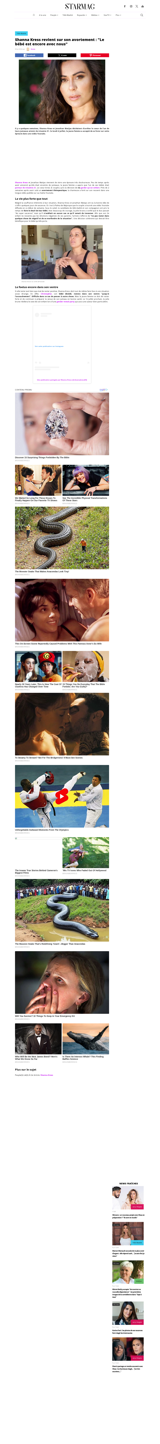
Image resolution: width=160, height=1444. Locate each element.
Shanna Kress (21, 182)
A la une (42, 15)
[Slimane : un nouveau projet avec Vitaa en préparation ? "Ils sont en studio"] (128, 1197)
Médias (94, 15)
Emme (33, 49)
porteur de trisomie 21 (25, 188)
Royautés (81, 15)
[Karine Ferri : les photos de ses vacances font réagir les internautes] (128, 1313)
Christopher (46, 294)
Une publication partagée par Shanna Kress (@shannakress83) (62, 380)
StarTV (106, 15)
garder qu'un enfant (90, 188)
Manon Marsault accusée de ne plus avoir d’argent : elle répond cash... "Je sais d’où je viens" (128, 1253)
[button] (125, 8)
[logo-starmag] (80, 6)
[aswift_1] (80, 23)
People (53, 15)
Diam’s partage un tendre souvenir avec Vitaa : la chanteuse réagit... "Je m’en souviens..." (127, 1369)
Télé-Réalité (68, 15)
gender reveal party (66, 301)
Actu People (137, 1207)
